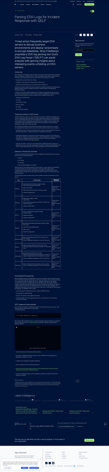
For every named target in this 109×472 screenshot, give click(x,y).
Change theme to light (92, 11)
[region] (21, 464)
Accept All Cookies (34, 467)
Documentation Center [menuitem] (83, 458)
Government (72, 1)
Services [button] (22, 4)
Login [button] (84, 1)
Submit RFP (79, 4)
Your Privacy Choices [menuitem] (68, 465)
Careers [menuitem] (63, 452)
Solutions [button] (28, 4)
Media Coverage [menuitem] (48, 458)
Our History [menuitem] (47, 454)
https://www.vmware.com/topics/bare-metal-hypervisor (28, 351)
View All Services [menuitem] (48, 452)
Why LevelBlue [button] (35, 4)
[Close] (39, 460)
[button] (73, 4)
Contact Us (79, 1)
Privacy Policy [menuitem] (60, 465)
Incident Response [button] (90, 1)
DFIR (78, 381)
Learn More (54, 1)
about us (26, 386)
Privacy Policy (30, 464)
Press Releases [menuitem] (48, 456)
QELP (44, 287)
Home (16, 10)
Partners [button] (42, 4)
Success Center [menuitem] (82, 456)
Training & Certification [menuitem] (83, 452)
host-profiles (46, 135)
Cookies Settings (7, 467)
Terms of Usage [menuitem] (52, 465)
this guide (21, 173)
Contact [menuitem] (63, 454)
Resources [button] (48, 4)
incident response (35, 139)
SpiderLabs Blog (21, 10)
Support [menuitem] (80, 454)
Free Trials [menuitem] (64, 458)
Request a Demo (89, 4)
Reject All (24, 467)
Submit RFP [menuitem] (64, 456)
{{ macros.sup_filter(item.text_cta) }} (66, 426)
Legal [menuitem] (46, 465)
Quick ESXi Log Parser (25, 93)
